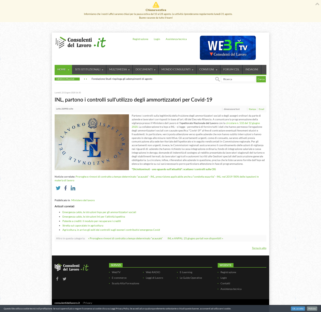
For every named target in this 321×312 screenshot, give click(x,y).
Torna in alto (259, 248)
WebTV (116, 272)
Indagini (251, 69)
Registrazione (140, 39)
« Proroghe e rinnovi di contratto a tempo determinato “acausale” (125, 238)
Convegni (207, 69)
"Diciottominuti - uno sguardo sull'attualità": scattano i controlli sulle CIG (174, 169)
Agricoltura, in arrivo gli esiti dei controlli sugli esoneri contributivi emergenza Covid (111, 229)
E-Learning (186, 272)
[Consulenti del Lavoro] (81, 42)
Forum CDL (231, 69)
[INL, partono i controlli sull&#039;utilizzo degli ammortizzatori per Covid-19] (92, 142)
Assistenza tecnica (176, 39)
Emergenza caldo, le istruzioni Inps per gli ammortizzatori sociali (99, 212)
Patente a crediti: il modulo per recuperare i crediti (91, 221)
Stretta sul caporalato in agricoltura (82, 225)
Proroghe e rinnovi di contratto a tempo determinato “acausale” (112, 176)
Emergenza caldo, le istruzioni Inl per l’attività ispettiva (93, 216)
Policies (312, 308)
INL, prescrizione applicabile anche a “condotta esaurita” (182, 176)
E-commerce (119, 277)
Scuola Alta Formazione (125, 283)
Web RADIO (153, 272)
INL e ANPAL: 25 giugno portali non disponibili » (195, 238)
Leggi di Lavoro (154, 277)
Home (62, 69)
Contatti (225, 283)
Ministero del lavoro (83, 200)
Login (157, 39)
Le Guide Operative (191, 277)
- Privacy (87, 302)
